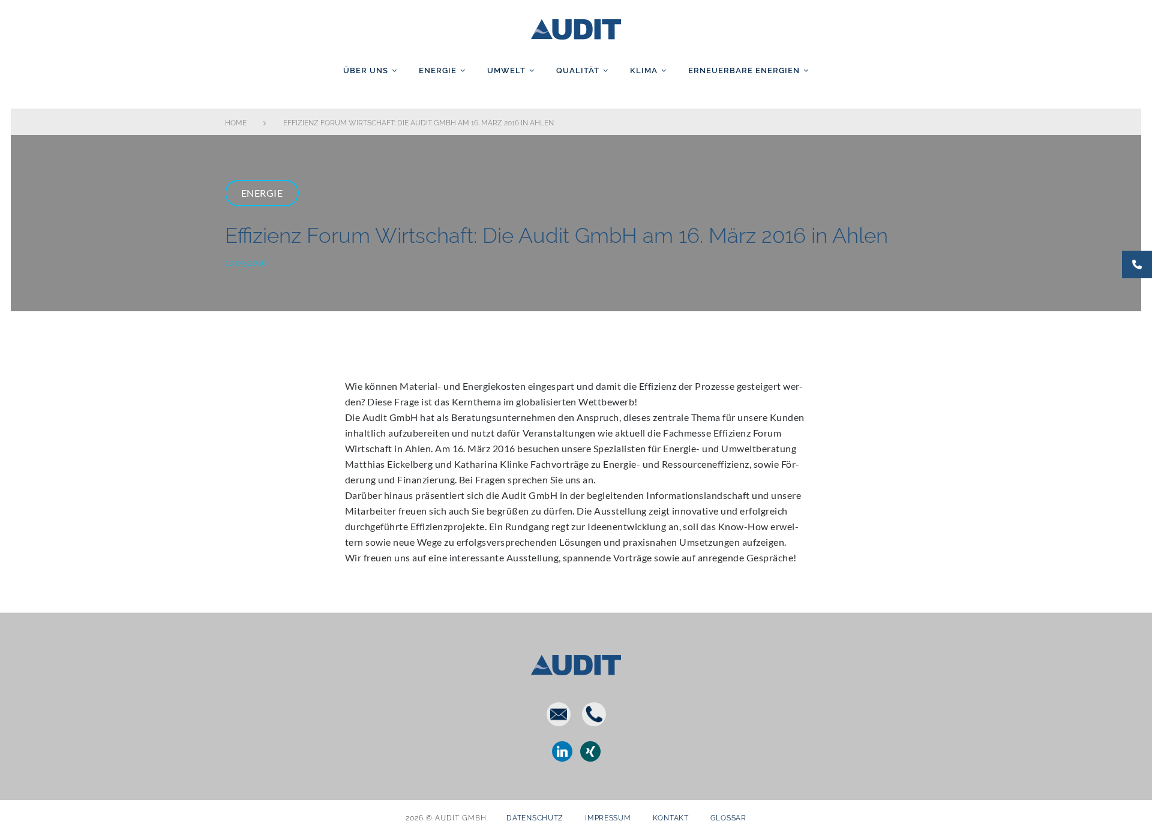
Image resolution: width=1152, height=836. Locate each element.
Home (236, 123)
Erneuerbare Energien (744, 70)
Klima (644, 70)
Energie (438, 70)
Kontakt (671, 818)
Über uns (365, 70)
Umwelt (506, 70)
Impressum (608, 818)
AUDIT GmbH (576, 27)
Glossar (728, 818)
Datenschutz (534, 818)
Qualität (577, 70)
